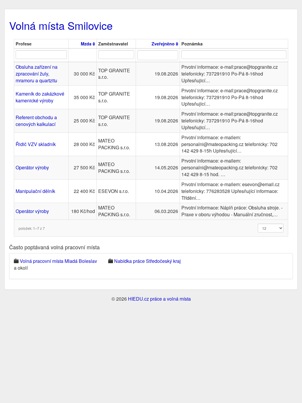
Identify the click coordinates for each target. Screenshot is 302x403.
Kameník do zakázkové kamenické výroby (40, 97)
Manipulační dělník (35, 191)
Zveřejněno (164, 44)
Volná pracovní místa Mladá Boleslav (58, 261)
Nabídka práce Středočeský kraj (147, 261)
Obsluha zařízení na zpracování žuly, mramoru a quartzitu (37, 73)
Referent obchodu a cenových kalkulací (36, 120)
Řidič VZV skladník (36, 144)
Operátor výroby (32, 167)
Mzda (87, 44)
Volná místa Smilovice (61, 25)
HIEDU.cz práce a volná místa (159, 298)
